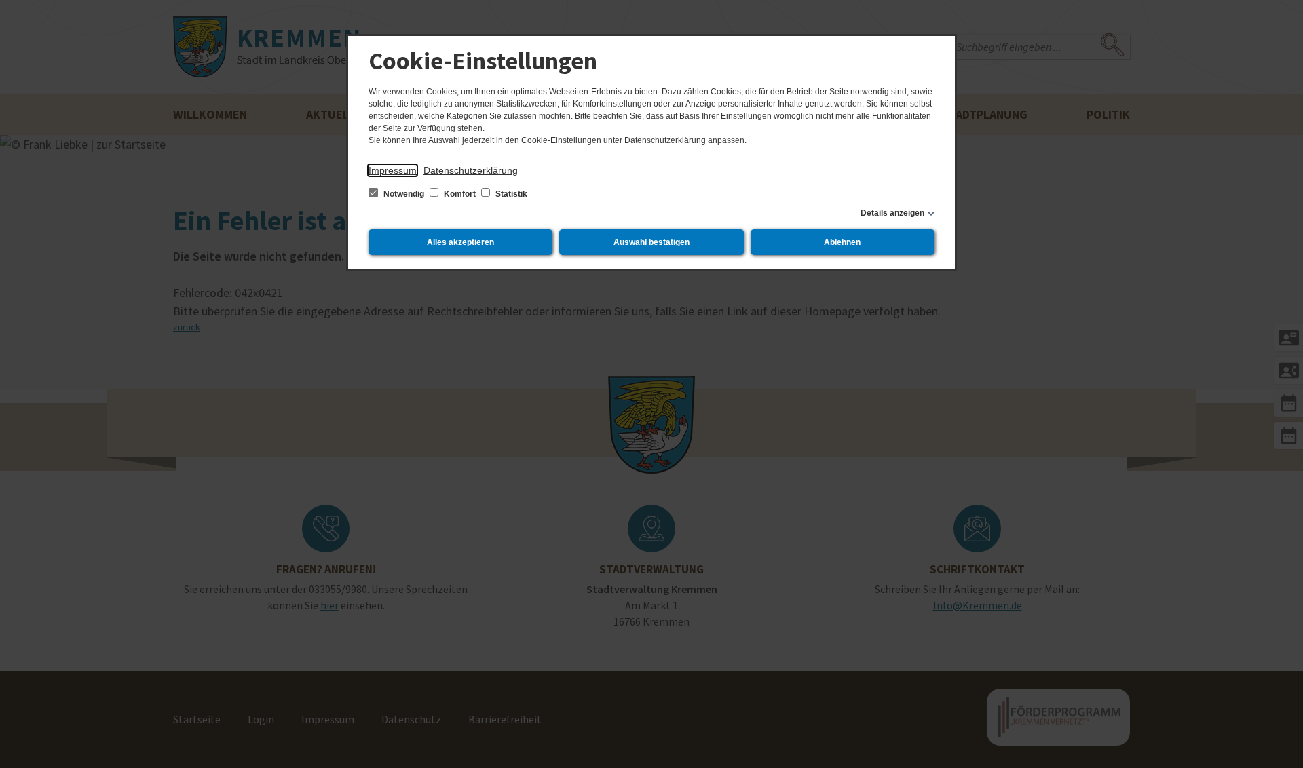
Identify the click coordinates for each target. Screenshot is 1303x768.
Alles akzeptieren (460, 242)
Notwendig (403, 194)
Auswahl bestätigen (651, 242)
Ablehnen (842, 242)
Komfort (460, 194)
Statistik (510, 194)
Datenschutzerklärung (470, 170)
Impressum (393, 170)
